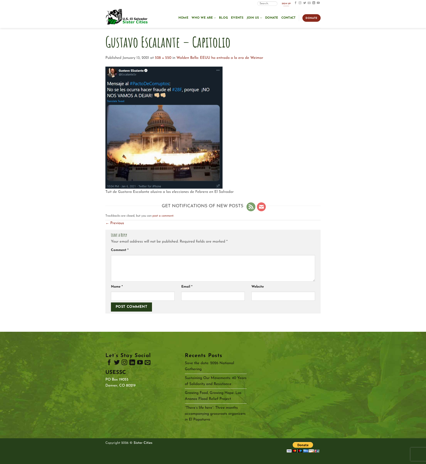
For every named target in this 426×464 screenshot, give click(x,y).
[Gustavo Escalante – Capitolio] (164, 127)
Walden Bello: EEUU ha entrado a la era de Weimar (219, 58)
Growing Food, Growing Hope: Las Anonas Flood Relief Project (213, 396)
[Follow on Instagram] (300, 3)
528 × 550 (163, 58)
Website (257, 286)
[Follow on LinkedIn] (313, 3)
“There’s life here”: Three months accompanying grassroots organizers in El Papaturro (215, 414)
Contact (288, 17)
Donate (271, 17)
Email (186, 286)
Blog (223, 17)
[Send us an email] (309, 3)
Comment (119, 250)
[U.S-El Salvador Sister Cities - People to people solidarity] (127, 17)
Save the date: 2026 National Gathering (209, 366)
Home (183, 17)
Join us (253, 17)
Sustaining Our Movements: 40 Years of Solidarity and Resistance (216, 381)
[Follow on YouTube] (318, 3)
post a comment (163, 215)
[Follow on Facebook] (295, 3)
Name (117, 286)
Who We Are (202, 17)
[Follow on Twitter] (304, 3)
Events (237, 17)
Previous (114, 223)
